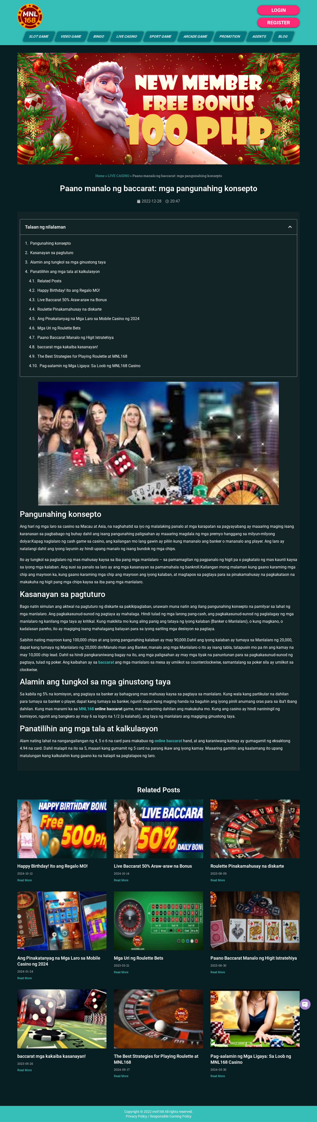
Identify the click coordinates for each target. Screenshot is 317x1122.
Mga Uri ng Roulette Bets (58, 328)
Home (100, 176)
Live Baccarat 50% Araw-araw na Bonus (72, 299)
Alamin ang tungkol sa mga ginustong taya (68, 262)
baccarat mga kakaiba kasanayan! (67, 347)
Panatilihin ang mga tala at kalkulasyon (65, 271)
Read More (24, 880)
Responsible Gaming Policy (170, 1116)
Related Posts (49, 281)
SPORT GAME (160, 36)
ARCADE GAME (195, 36)
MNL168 (86, 709)
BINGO (99, 36)
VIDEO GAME (71, 36)
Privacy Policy (136, 1116)
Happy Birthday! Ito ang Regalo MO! (68, 290)
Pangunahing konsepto (50, 243)
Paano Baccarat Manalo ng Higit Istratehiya (75, 337)
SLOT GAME (38, 36)
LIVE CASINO (127, 36)
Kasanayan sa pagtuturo (51, 252)
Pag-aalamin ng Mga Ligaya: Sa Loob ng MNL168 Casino (90, 365)
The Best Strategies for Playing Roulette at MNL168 (82, 356)
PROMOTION (230, 36)
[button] (290, 227)
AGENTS (259, 36)
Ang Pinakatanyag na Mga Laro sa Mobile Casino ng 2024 (88, 318)
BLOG (283, 36)
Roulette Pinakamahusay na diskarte (69, 309)
